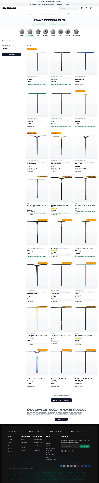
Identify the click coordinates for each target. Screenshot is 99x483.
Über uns (23, 450)
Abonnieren (85, 446)
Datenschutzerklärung (38, 442)
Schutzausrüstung (12, 448)
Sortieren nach (6, 45)
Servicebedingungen (38, 439)
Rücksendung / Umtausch (24, 446)
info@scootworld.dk (51, 459)
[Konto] (86, 8)
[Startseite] (3, 40)
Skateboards (11, 445)
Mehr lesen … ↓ (61, 419)
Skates (9, 442)
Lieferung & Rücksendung (36, 449)
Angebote (10, 455)
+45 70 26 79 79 (50, 454)
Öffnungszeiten (24, 442)
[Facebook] (65, 451)
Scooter (10, 439)
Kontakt (22, 439)
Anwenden (11, 54)
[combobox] (70, 8)
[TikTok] (69, 451)
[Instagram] (62, 451)
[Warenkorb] (91, 8)
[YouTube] (72, 451)
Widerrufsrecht (37, 445)
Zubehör (10, 451)
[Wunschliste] (82, 8)
